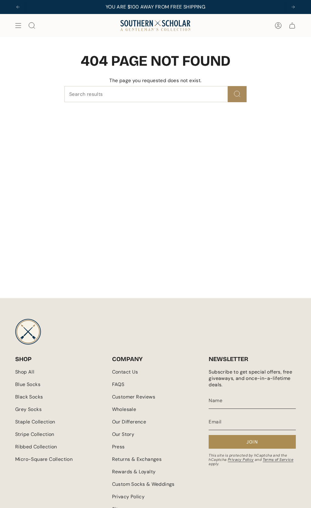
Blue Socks (27, 384)
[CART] (292, 26)
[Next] (293, 7)
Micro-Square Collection (44, 459)
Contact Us (125, 372)
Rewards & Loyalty (134, 471)
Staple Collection (35, 422)
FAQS (118, 384)
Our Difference (129, 422)
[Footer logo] (28, 332)
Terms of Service (278, 459)
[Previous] (18, 7)
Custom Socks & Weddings (143, 484)
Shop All (24, 372)
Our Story (123, 434)
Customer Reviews (133, 397)
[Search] (237, 94)
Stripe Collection (34, 434)
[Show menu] (18, 26)
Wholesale (124, 409)
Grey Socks (28, 409)
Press (118, 447)
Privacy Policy (128, 496)
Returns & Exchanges (137, 459)
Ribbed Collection (36, 447)
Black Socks (29, 397)
